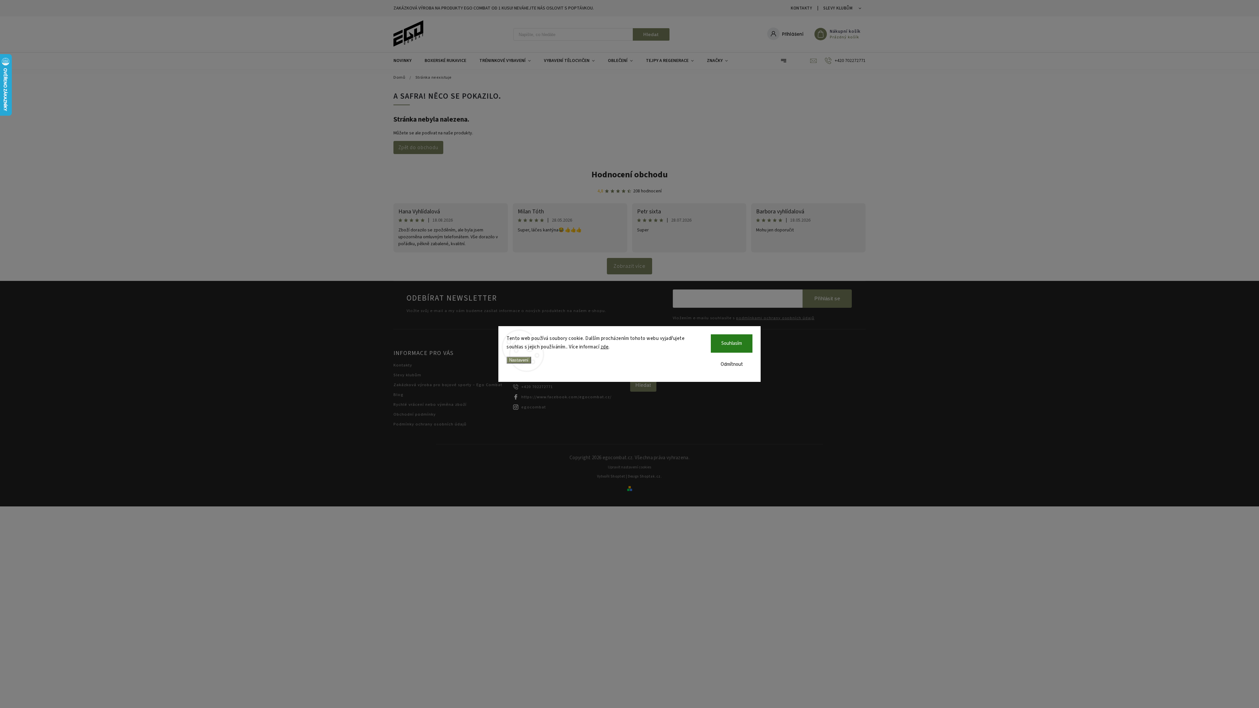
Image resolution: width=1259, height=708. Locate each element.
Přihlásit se (827, 298)
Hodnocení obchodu (629, 174)
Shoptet (617, 476)
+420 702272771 (537, 387)
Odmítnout (732, 364)
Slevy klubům (837, 8)
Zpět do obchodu (418, 147)
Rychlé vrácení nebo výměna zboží (430, 404)
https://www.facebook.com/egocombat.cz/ (566, 397)
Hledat (651, 34)
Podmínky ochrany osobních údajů (430, 424)
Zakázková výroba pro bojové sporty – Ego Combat (447, 385)
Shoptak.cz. (651, 476)
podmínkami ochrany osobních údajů (775, 318)
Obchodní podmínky (414, 414)
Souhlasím (731, 343)
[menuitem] (405, 60)
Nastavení (519, 360)
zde (605, 347)
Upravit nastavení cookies (629, 467)
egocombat (533, 407)
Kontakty (801, 8)
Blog (398, 395)
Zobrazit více (629, 266)
